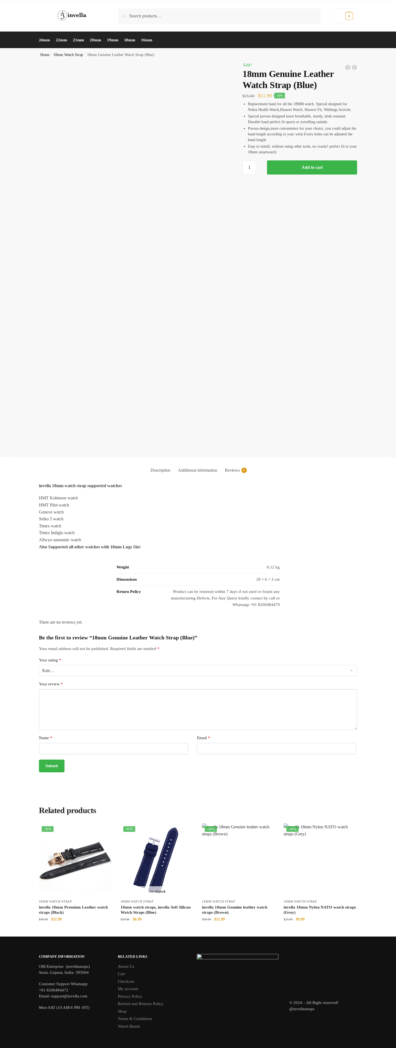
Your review (51, 684)
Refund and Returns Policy (141, 1004)
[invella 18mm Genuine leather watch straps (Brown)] (354, 67)
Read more (157, 931)
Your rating (50, 660)
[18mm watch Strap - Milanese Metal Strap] (348, 67)
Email (203, 738)
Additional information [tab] (197, 470)
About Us (126, 966)
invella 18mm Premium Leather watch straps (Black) (73, 910)
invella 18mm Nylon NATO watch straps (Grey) (320, 910)
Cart (121, 974)
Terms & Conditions (135, 1018)
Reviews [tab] (232, 470)
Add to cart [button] (75, 931)
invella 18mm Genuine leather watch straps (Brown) (234, 910)
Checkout (126, 981)
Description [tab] (160, 470)
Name (45, 738)
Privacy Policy (130, 996)
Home (45, 55)
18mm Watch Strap (68, 55)
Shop (122, 1011)
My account (128, 989)
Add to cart (312, 167)
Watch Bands (129, 1026)
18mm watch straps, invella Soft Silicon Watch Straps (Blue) (156, 910)
